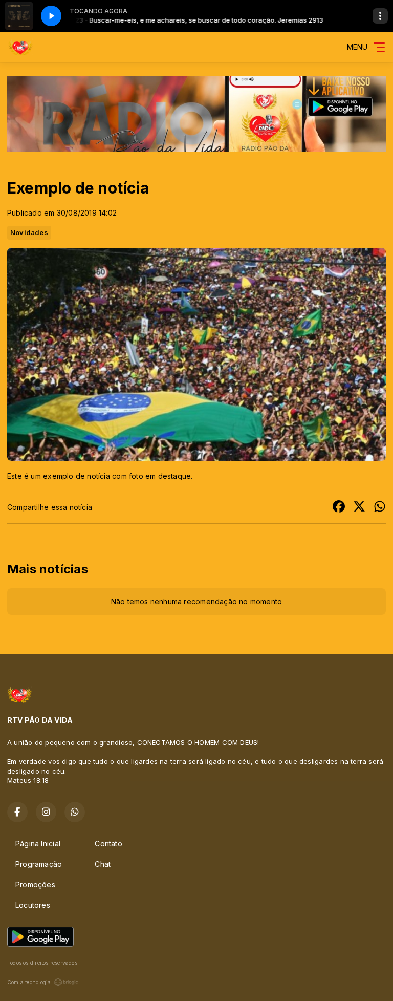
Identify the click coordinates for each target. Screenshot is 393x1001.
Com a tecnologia (29, 982)
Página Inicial (37, 843)
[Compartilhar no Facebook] (339, 507)
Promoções (35, 884)
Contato (108, 843)
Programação (38, 864)
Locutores (32, 905)
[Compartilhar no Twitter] (359, 507)
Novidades (29, 232)
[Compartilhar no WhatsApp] (380, 507)
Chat (103, 864)
